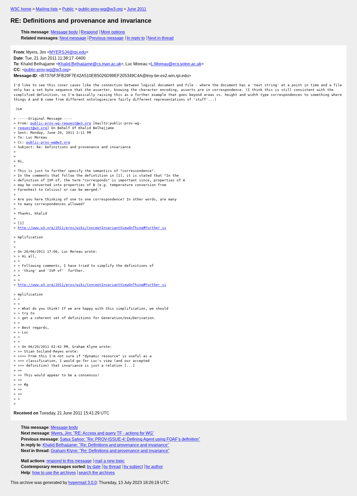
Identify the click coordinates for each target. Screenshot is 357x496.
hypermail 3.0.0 (82, 482)
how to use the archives (54, 472)
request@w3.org (32, 128)
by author (154, 466)
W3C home (20, 9)
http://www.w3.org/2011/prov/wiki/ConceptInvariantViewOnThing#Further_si (92, 228)
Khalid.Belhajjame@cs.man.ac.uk (89, 64)
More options (113, 32)
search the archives (97, 472)
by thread (112, 466)
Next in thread (161, 38)
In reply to (136, 38)
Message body (64, 32)
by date (94, 466)
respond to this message (69, 461)
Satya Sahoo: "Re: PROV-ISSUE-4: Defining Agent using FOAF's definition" (130, 439)
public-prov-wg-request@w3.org (60, 123)
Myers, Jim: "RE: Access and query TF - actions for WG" (102, 433)
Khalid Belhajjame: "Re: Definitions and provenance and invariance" (106, 445)
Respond (89, 32)
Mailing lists (47, 9)
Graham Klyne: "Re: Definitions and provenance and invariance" (110, 450)
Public (68, 9)
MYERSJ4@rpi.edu (67, 52)
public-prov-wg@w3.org (100, 9)
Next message (73, 38)
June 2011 (136, 9)
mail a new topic (110, 461)
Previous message (106, 38)
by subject (133, 466)
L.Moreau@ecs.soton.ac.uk (176, 64)
